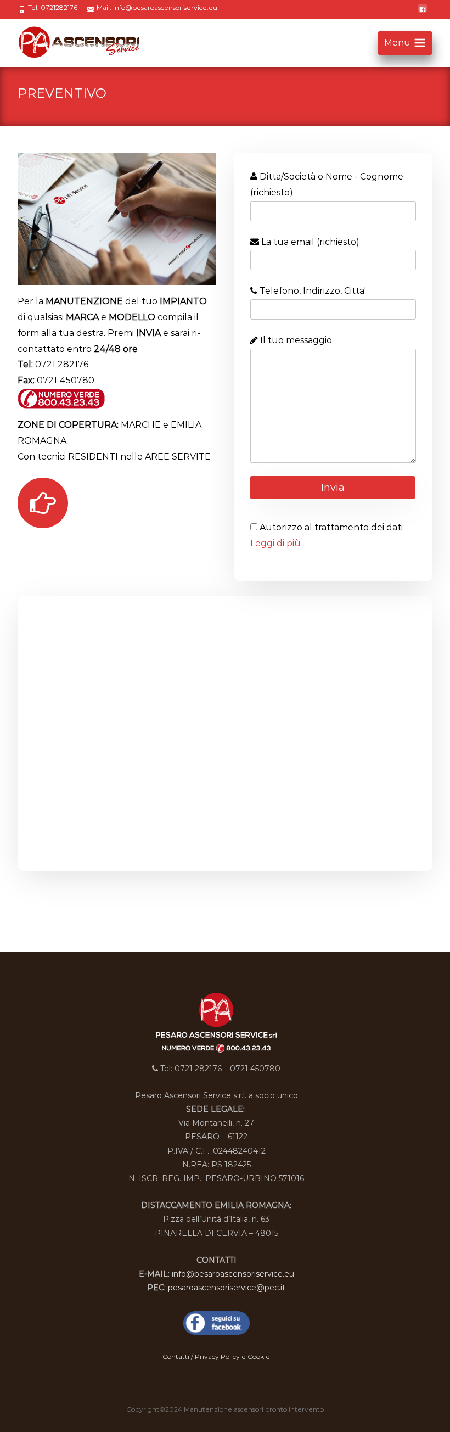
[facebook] (422, 13)
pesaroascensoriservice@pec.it (226, 1288)
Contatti (176, 1356)
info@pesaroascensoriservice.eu (233, 1274)
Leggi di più (275, 543)
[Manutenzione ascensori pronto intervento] (76, 41)
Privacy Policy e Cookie (232, 1356)
